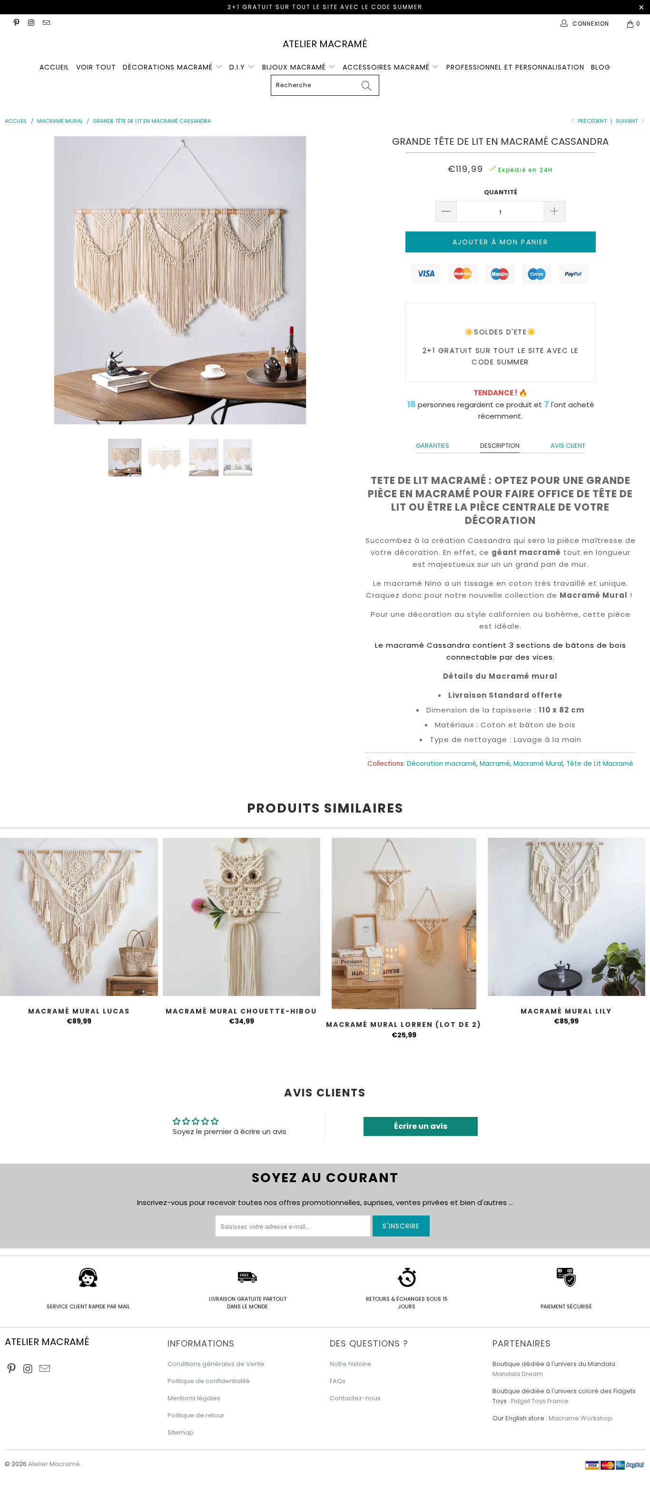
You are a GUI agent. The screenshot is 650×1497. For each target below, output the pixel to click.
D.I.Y (238, 67)
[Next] (336, 280)
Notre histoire (350, 1363)
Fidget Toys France (540, 1401)
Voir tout (96, 67)
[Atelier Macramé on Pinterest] (16, 24)
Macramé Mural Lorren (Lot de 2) (404, 923)
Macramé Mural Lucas (79, 917)
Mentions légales (193, 1398)
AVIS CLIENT (568, 445)
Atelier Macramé (325, 43)
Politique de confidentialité (208, 1381)
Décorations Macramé (169, 67)
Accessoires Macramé (387, 67)
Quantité (500, 192)
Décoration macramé (441, 763)
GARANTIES (432, 445)
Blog (601, 67)
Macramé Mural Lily (567, 917)
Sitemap (180, 1432)
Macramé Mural (538, 763)
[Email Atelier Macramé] (46, 24)
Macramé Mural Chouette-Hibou (242, 917)
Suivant (627, 121)
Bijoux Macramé (295, 67)
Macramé (495, 763)
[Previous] (23, 280)
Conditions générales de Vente (216, 1363)
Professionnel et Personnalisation (515, 67)
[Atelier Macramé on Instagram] (31, 24)
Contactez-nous (355, 1398)
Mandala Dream (517, 1373)
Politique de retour (196, 1415)
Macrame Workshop (580, 1418)
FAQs (337, 1381)
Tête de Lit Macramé (599, 763)
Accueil (54, 67)
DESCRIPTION (500, 445)
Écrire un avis (420, 1126)
